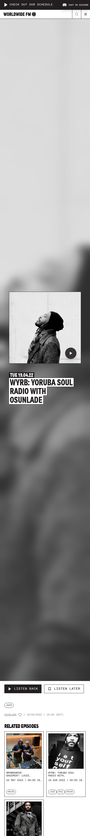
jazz (9, 705)
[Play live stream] (5, 5)
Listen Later (67, 689)
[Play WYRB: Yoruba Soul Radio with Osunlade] (70, 353)
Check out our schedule (31, 4)
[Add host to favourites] (20, 715)
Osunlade (10, 714)
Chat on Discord (78, 5)
